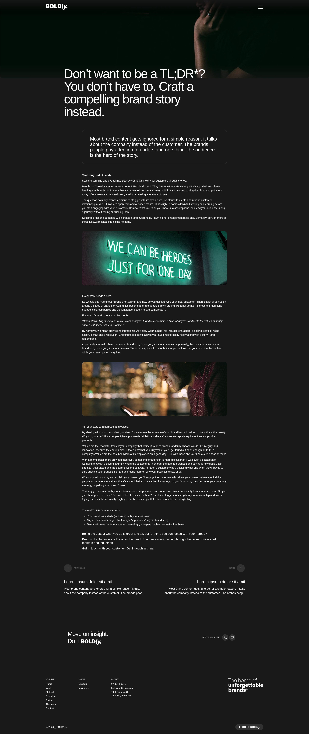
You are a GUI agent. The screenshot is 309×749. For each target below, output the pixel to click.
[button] (74, 568)
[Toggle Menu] (260, 7)
